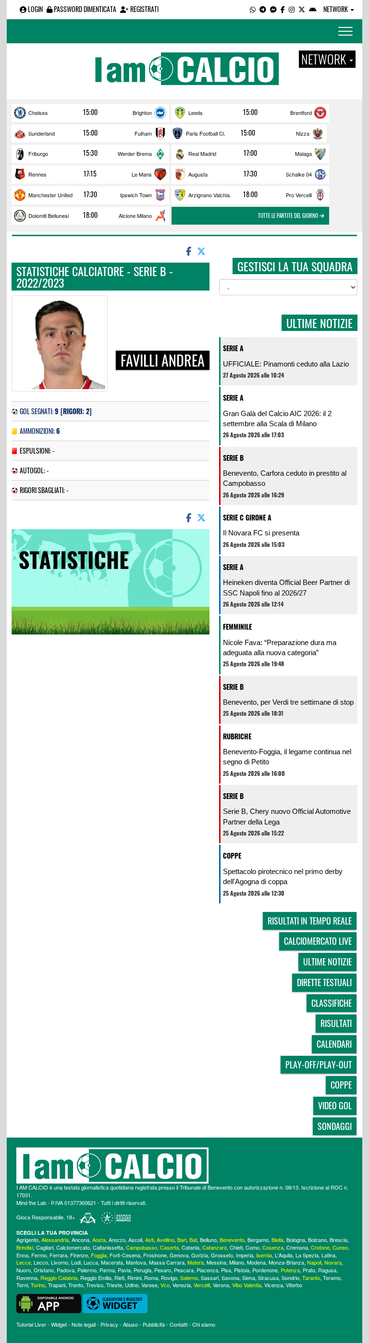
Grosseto (222, 1255)
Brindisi (24, 1247)
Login (34, 9)
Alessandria (55, 1239)
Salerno (189, 1277)
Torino (38, 1285)
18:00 (250, 194)
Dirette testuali (324, 982)
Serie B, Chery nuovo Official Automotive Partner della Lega (287, 816)
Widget (59, 1324)
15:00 (90, 112)
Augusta (198, 174)
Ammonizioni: (40, 431)
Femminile (237, 626)
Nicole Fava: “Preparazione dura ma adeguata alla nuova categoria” (279, 647)
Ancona (80, 1239)
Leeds (195, 112)
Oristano (44, 1270)
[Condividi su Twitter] (202, 250)
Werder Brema (135, 153)
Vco (165, 1285)
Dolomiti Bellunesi (48, 215)
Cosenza (272, 1247)
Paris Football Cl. (205, 133)
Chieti (236, 1247)
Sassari (210, 1277)
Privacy (109, 1324)
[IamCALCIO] (184, 1165)
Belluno (208, 1239)
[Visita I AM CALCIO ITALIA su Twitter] (301, 9)
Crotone (320, 1247)
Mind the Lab (31, 1202)
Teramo (332, 1277)
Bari (181, 1239)
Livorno (59, 1262)
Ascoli (135, 1239)
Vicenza (273, 1285)
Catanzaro (214, 1247)
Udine (131, 1285)
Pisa (226, 1270)
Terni (22, 1285)
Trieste (114, 1285)
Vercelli (202, 1285)
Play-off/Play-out (318, 1064)
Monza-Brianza (286, 1262)
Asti (149, 1239)
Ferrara (58, 1255)
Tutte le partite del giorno (289, 215)
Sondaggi (335, 1126)
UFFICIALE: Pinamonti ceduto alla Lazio (286, 364)
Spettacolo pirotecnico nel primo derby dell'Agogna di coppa (283, 876)
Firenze (79, 1255)
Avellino (165, 1239)
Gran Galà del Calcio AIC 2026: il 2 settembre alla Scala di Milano (277, 418)
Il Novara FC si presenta (261, 533)
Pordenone (265, 1270)
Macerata (112, 1262)
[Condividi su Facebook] (188, 250)
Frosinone (155, 1255)
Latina (328, 1255)
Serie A (233, 348)
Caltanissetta (108, 1247)
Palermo (87, 1270)
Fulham (143, 133)
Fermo (39, 1255)
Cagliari (44, 1247)
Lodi (76, 1262)
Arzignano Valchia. (209, 195)
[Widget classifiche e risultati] (115, 1302)
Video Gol (335, 1105)
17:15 (90, 173)
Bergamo (258, 1239)
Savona (230, 1277)
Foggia (99, 1255)
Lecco (41, 1262)
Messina (216, 1262)
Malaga (303, 153)
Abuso (130, 1324)
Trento (75, 1285)
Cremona (297, 1247)
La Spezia (307, 1255)
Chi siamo (203, 1324)
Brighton (142, 112)
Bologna (295, 1239)
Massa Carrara (166, 1262)
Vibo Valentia (246, 1285)
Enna (22, 1255)
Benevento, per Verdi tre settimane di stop (288, 702)
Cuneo (340, 1247)
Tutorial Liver (31, 1324)
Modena (256, 1262)
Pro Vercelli (299, 195)
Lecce (23, 1262)
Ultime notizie (327, 961)
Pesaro (162, 1270)
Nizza (302, 133)
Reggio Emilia (95, 1277)
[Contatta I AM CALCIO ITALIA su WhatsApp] (253, 9)
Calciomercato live (318, 941)
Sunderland (41, 133)
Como (252, 1247)
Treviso (94, 1285)
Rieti (119, 1277)
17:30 (250, 173)
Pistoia (241, 1270)
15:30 (90, 153)
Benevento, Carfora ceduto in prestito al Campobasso (284, 478)
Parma (107, 1270)
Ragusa (327, 1270)
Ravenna (26, 1277)
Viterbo (294, 1285)
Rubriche (237, 736)
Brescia (338, 1239)
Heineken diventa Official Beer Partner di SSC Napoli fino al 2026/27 (286, 587)
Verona (221, 1285)
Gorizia (199, 1255)
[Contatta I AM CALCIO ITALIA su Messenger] (273, 9)
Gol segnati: (56, 411)
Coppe (232, 855)
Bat (193, 1239)
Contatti (178, 1324)
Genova (179, 1255)
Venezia (181, 1285)
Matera (195, 1262)
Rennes (37, 174)
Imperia (244, 1255)
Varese (149, 1285)
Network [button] (336, 9)
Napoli (314, 1262)
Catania (190, 1247)
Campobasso (141, 1247)
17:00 (250, 153)
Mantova (136, 1262)
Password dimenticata (84, 9)
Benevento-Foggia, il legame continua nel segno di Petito (287, 757)
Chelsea (38, 112)
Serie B (233, 458)
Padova (65, 1270)
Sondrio (290, 1277)
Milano (236, 1262)
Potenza (290, 1270)
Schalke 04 (299, 174)
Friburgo (38, 153)
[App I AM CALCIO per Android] (313, 9)
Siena (248, 1277)
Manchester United (50, 195)
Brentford (301, 112)
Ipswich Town (136, 195)
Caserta (169, 1247)
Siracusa (268, 1277)
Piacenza (207, 1270)
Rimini (134, 1277)
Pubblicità (154, 1324)
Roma (151, 1277)
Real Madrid (202, 153)
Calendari (334, 1044)
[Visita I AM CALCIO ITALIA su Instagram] (292, 9)
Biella (277, 1239)
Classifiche (331, 1003)
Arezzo (117, 1239)
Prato (309, 1270)
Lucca (91, 1262)
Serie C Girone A (247, 517)
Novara (333, 1262)
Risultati (336, 1023)
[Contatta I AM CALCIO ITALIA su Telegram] (262, 9)
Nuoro (23, 1270)
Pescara (184, 1270)
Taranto (311, 1277)
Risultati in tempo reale (310, 920)
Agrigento (27, 1239)
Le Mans (142, 174)
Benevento (232, 1239)
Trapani (56, 1285)
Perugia (142, 1270)
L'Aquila (284, 1255)
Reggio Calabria (58, 1277)
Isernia (264, 1255)
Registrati (144, 9)
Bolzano (317, 1239)
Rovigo (169, 1277)
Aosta (99, 1239)
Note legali (84, 1324)
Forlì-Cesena (125, 1255)
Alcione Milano (135, 215)
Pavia (124, 1270)
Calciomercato (73, 1247)
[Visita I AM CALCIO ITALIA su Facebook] (283, 9)
